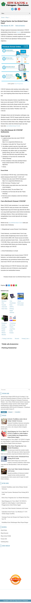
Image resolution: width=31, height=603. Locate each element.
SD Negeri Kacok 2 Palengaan (20, 600)
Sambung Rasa (4, 541)
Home (2, 17)
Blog (7, 17)
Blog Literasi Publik (6, 536)
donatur (18, 32)
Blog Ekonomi (4, 533)
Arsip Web (17, 412)
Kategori (10, 412)
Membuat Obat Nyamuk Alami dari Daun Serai (4, 304)
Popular (4, 412)
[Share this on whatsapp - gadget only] (16, 285)
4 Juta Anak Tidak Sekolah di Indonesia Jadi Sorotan (15, 508)
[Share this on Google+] (11, 285)
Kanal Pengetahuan (19, 83)
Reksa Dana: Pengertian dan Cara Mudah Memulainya (15, 497)
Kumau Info (4, 538)
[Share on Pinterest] (14, 285)
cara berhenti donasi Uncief (13, 126)
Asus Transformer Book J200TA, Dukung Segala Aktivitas (13, 306)
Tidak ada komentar (20, 26)
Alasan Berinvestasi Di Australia (20, 303)
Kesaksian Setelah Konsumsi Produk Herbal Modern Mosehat (4, 328)
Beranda (17, 338)
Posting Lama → (26, 338)
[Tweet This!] (9, 285)
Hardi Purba (4, 530)
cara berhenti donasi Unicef (15, 222)
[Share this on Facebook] (6, 285)
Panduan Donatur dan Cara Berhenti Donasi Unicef (14, 22)
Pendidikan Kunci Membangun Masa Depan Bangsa (15, 522)
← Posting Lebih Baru (6, 338)
